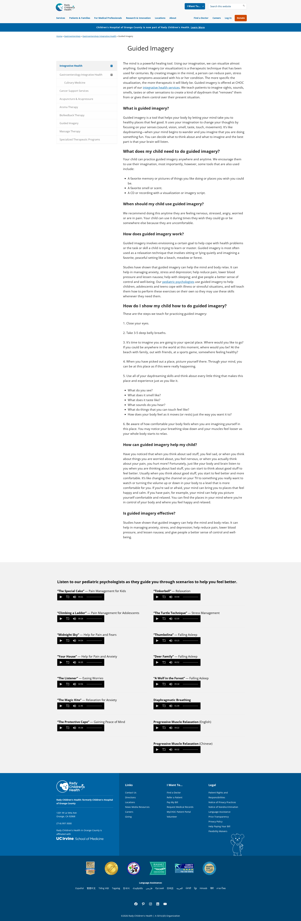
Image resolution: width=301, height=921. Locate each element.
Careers (217, 17)
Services (60, 17)
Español (79, 888)
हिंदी (212, 888)
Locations (160, 17)
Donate (241, 17)
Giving (128, 816)
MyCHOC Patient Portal (179, 811)
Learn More (198, 27)
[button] (60, 596)
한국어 (126, 888)
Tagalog (116, 888)
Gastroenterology (72, 36)
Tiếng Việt (104, 888)
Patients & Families (79, 17)
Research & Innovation (138, 17)
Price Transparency (219, 816)
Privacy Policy (215, 821)
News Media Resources (137, 806)
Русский (159, 888)
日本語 (170, 888)
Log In (228, 17)
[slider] (94, 597)
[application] (80, 596)
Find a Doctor (201, 17)
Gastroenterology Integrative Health (99, 36)
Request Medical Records (180, 806)
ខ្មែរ (195, 888)
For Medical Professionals (108, 17)
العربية (180, 888)
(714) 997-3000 (64, 823)
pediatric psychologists (178, 282)
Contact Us (130, 792)
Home (59, 36)
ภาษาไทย (221, 888)
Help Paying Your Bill (219, 826)
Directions (130, 797)
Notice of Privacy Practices (222, 802)
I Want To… (193, 6)
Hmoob (203, 888)
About (172, 17)
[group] (74, 596)
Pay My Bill (172, 802)
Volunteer (172, 816)
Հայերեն (138, 888)
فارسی (149, 888)
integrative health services (161, 87)
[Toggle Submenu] (111, 66)
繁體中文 (91, 888)
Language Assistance (219, 811)
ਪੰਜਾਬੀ (188, 888)
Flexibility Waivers (218, 831)
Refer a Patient (174, 797)
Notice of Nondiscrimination (223, 806)
